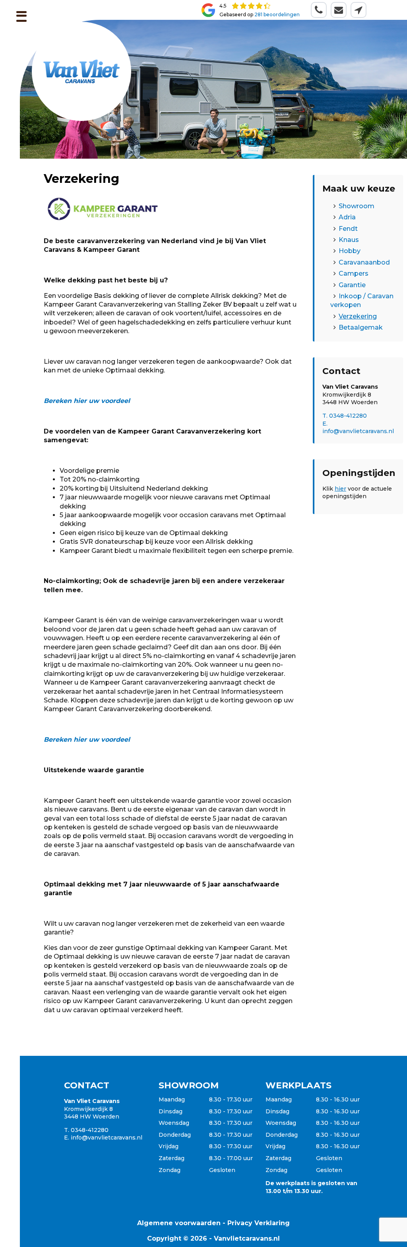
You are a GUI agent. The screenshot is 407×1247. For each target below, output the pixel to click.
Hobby (349, 251)
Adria (347, 217)
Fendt (348, 228)
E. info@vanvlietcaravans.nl (358, 427)
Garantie (352, 285)
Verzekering (358, 316)
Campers (353, 273)
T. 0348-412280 (344, 415)
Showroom (356, 206)
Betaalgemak (361, 327)
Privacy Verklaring (258, 1223)
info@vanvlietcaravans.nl (106, 1137)
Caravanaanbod (364, 262)
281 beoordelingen (277, 14)
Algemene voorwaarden (179, 1223)
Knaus (349, 240)
